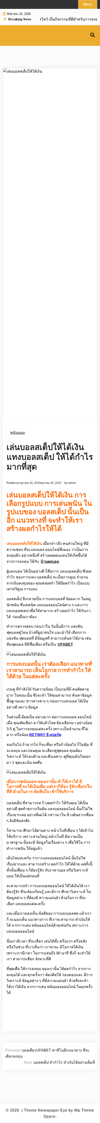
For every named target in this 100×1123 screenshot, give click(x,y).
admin (72, 483)
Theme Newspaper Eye (45, 1110)
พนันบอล (17, 433)
